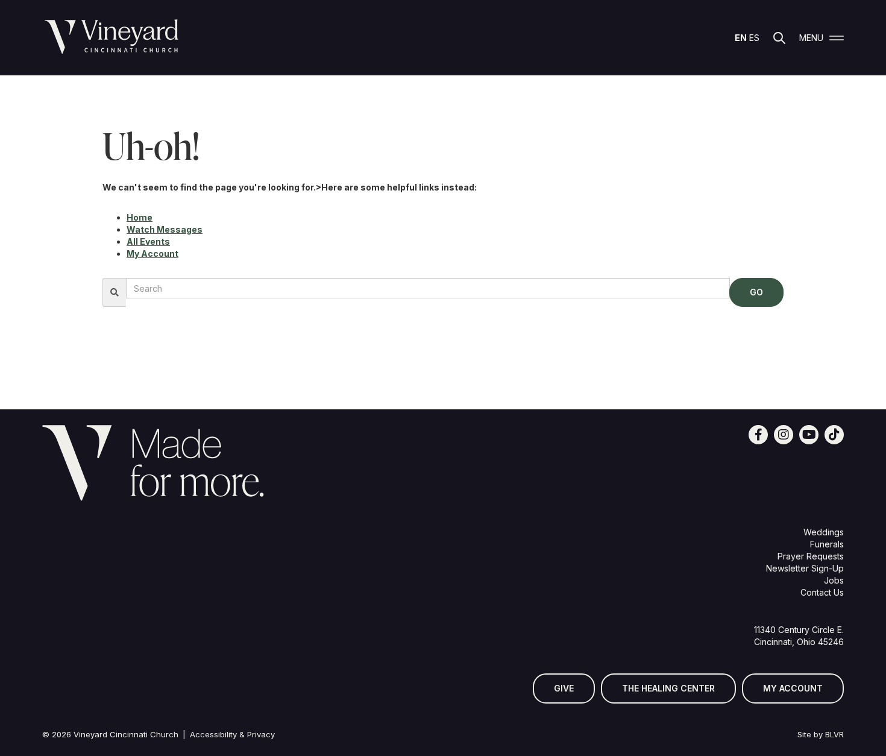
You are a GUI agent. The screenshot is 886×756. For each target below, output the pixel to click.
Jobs (834, 580)
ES (754, 38)
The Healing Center (668, 688)
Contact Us (822, 592)
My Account (152, 253)
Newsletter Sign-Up (805, 568)
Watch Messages (165, 229)
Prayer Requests (811, 556)
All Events (148, 241)
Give (564, 688)
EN (741, 38)
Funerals (827, 544)
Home (139, 217)
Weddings (823, 532)
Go (756, 292)
